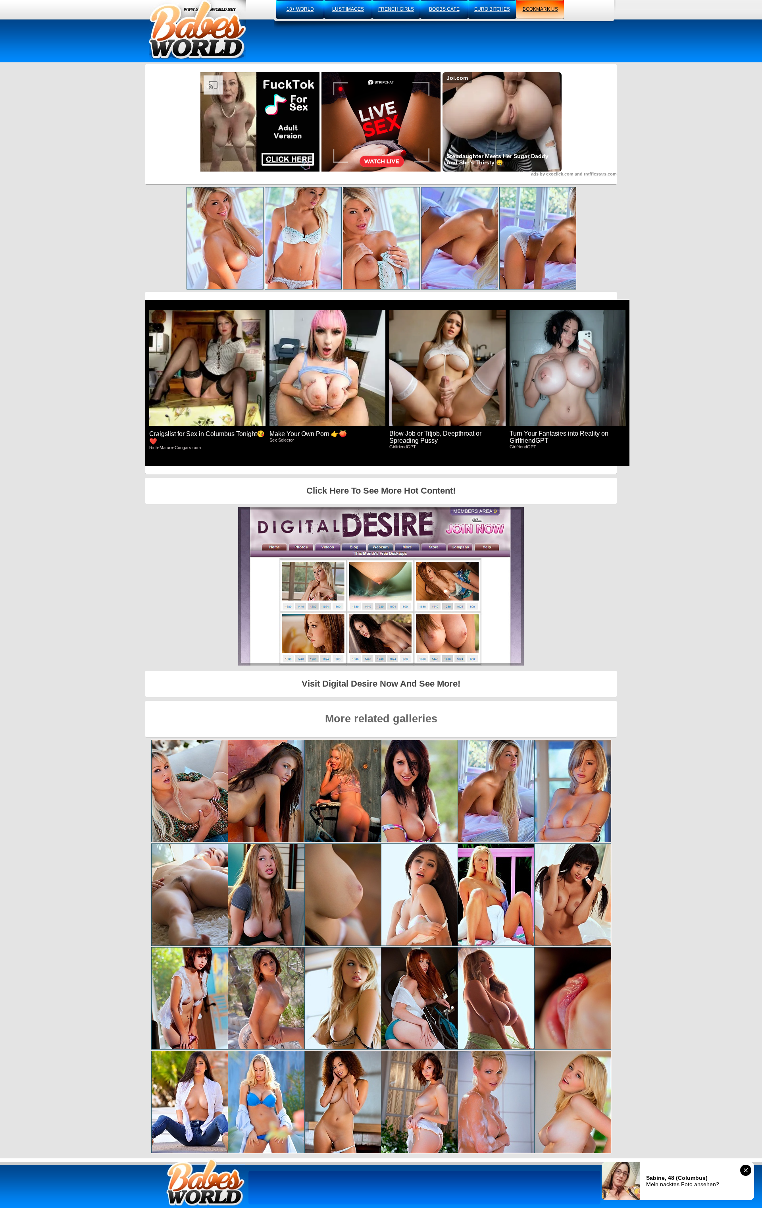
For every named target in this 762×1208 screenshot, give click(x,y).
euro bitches (492, 9)
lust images (348, 9)
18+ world (300, 9)
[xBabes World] (197, 30)
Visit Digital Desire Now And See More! (381, 684)
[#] (205, 1182)
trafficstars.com (600, 174)
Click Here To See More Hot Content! (381, 491)
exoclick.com (559, 174)
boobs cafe (444, 9)
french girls (396, 9)
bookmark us (540, 9)
